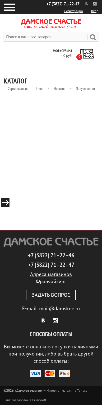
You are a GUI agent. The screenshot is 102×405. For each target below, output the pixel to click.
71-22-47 (62, 4)
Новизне (59, 89)
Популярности (85, 89)
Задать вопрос (51, 295)
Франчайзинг (51, 281)
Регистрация (73, 11)
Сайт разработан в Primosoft (25, 400)
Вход (94, 11)
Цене (39, 89)
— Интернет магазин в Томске (45, 390)
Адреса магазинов (51, 274)
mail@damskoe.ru (59, 309)
